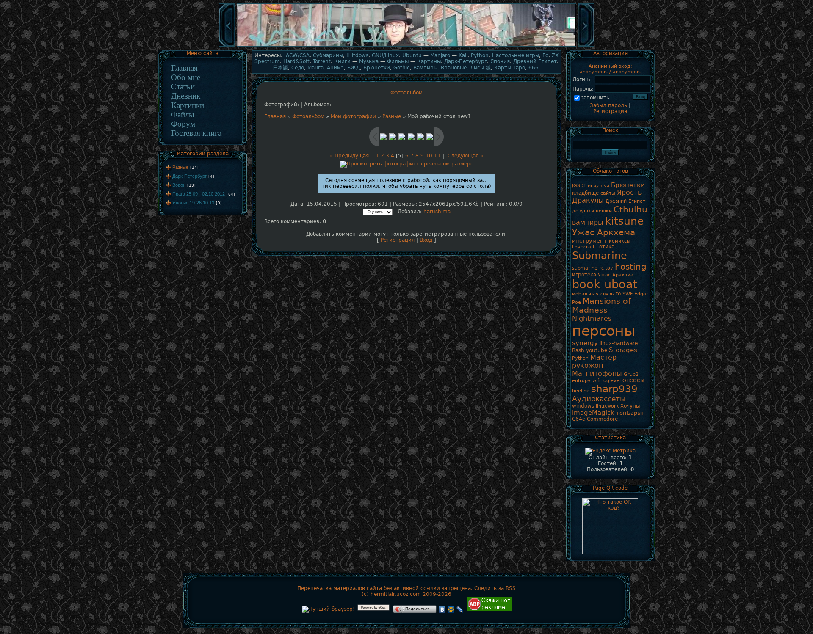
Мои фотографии (353, 116)
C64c (578, 419)
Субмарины (328, 55)
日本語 (280, 68)
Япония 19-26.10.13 (193, 202)
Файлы (183, 114)
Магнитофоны (597, 373)
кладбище (585, 193)
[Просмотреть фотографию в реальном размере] (406, 164)
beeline (580, 391)
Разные (180, 167)
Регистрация (398, 240)
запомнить (595, 98)
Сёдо (297, 68)
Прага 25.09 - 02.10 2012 (198, 193)
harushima (437, 212)
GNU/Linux (385, 55)
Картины (429, 61)
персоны (603, 331)
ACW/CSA (298, 55)
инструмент (589, 240)
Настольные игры (515, 55)
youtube (596, 350)
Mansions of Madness (601, 305)
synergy (585, 342)
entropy (581, 380)
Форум (183, 123)
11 (437, 156)
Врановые (454, 68)
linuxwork (607, 406)
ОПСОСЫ (633, 380)
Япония (500, 61)
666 (533, 68)
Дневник (186, 95)
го (618, 294)
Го (545, 55)
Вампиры (425, 68)
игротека (584, 275)
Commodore (602, 419)
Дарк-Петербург (189, 176)
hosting (631, 267)
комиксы (619, 241)
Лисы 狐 (480, 68)
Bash (578, 350)
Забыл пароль (608, 105)
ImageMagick (593, 412)
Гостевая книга (196, 133)
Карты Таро (509, 68)
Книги (342, 61)
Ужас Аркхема (603, 232)
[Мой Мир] (451, 609)
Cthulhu (630, 209)
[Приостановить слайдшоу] (406, 46)
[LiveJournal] (460, 609)
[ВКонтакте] (442, 609)
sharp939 (614, 388)
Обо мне (186, 77)
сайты (607, 193)
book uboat (605, 284)
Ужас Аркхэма (615, 275)
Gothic (401, 68)
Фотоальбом (308, 116)
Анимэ (335, 68)
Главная (184, 67)
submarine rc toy (592, 268)
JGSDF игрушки (590, 185)
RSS (511, 588)
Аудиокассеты (598, 398)
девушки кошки (592, 211)
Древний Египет (535, 61)
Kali (463, 55)
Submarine (599, 256)
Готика (605, 247)
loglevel (611, 380)
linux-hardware (619, 343)
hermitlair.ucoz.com (396, 594)
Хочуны (630, 406)
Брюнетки (376, 68)
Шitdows (357, 55)
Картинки (187, 105)
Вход (426, 240)
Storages (623, 349)
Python (480, 55)
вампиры (587, 222)
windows (583, 406)
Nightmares (591, 318)
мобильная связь (593, 294)
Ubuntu (412, 55)
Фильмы (398, 61)
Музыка (369, 61)
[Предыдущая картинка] (227, 46)
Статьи (183, 86)
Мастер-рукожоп (595, 361)
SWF (627, 294)
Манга (315, 68)
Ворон (178, 184)
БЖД (353, 68)
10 (429, 156)
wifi (596, 380)
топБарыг (630, 413)
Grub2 (631, 374)
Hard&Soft (296, 61)
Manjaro (440, 55)
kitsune (624, 221)
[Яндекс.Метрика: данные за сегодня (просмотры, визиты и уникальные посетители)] (610, 451)
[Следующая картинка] (586, 46)
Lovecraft (583, 247)
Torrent (322, 61)
